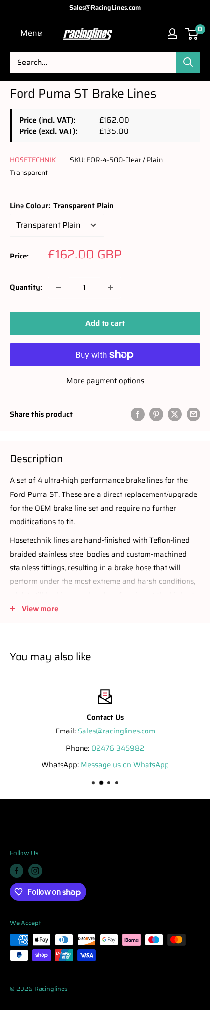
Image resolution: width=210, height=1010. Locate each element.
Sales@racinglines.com (116, 731)
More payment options (105, 381)
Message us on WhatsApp (125, 765)
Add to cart (105, 323)
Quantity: (26, 287)
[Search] (188, 62)
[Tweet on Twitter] (175, 414)
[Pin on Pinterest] (156, 414)
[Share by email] (193, 414)
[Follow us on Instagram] (35, 871)
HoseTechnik (33, 159)
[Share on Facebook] (138, 414)
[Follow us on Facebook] (16, 871)
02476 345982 (117, 747)
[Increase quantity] (110, 287)
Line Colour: (62, 206)
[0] (192, 34)
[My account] (172, 33)
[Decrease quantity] (58, 287)
